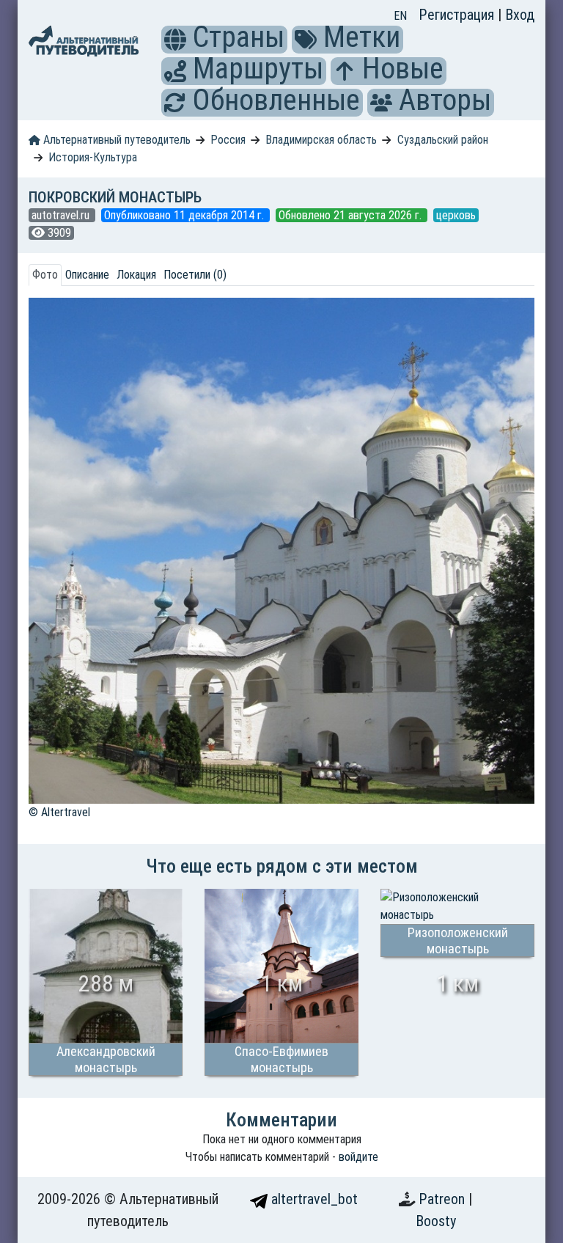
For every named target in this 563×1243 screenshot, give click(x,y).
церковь (456, 215)
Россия (228, 140)
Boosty (436, 1221)
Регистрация (458, 14)
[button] (175, 40)
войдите (358, 1157)
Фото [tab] (45, 275)
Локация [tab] (136, 275)
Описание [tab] (87, 275)
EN (400, 16)
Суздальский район (442, 140)
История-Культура (92, 157)
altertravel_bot (313, 1199)
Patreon (443, 1199)
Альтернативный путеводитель (115, 140)
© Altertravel (59, 812)
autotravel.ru (62, 215)
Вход (519, 14)
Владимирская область (321, 140)
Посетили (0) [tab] (195, 275)
